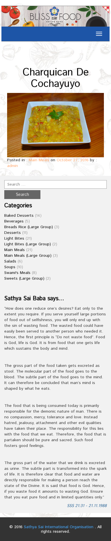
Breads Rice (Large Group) (28, 227)
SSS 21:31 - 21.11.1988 (87, 506)
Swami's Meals (17, 273)
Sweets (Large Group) (24, 278)
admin (12, 166)
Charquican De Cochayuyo (55, 78)
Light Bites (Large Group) (27, 244)
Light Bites (14, 238)
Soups (9, 267)
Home (47, 58)
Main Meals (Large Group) (28, 255)
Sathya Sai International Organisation (58, 527)
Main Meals (39, 160)
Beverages (14, 221)
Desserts (12, 233)
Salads (10, 261)
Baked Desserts (19, 215)
